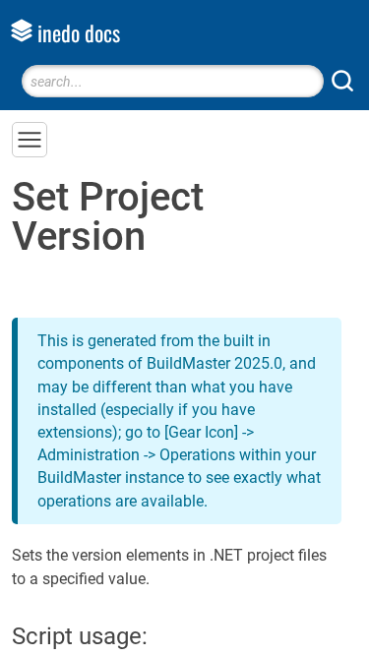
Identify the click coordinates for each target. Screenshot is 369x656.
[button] (29, 139)
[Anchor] (164, 634)
